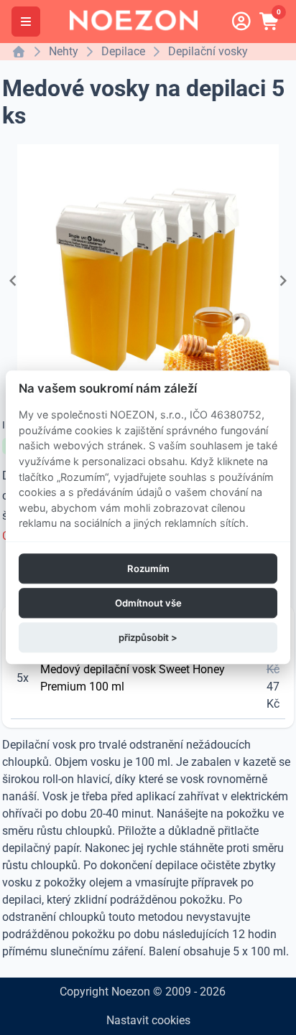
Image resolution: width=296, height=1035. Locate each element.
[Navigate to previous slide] (13, 280)
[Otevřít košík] (270, 21)
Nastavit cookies (148, 1020)
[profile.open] (241, 21)
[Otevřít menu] (25, 21)
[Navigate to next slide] (283, 280)
